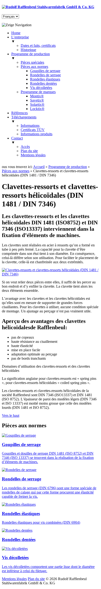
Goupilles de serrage (45, 71)
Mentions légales (33, 155)
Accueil (39, 167)
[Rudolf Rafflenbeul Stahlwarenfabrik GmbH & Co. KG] (48, 7)
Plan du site (29, 151)
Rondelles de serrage (45, 75)
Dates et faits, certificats (38, 46)
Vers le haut (10, 415)
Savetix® (37, 100)
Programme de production (67, 167)
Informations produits (36, 134)
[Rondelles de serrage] (19, 470)
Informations (30, 126)
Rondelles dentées (43, 83)
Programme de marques (38, 92)
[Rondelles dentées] (17, 530)
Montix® (37, 96)
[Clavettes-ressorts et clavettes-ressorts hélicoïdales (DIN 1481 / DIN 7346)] (50, 274)
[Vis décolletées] (15, 549)
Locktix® (37, 109)
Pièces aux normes (34, 67)
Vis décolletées (41, 88)
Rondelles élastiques (45, 79)
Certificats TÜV (33, 130)
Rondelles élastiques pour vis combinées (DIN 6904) (41, 522)
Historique (28, 50)
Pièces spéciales (32, 62)
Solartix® (37, 104)
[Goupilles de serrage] (19, 435)
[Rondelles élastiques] (19, 504)
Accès (25, 147)
